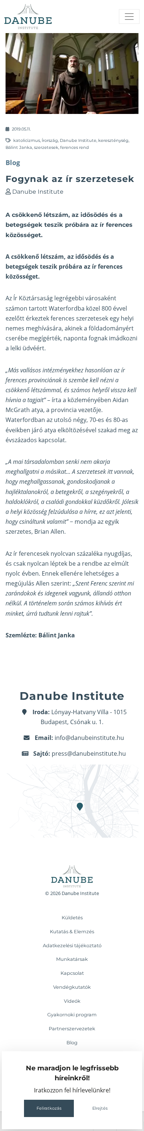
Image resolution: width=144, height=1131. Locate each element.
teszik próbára (61, 266)
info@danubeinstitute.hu (89, 738)
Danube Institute (78, 140)
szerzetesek (46, 147)
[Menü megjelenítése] (129, 16)
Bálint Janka (19, 147)
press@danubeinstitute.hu (89, 753)
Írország (50, 140)
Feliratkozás (49, 1108)
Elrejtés (99, 1108)
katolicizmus (26, 140)
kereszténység (113, 140)
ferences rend (74, 147)
